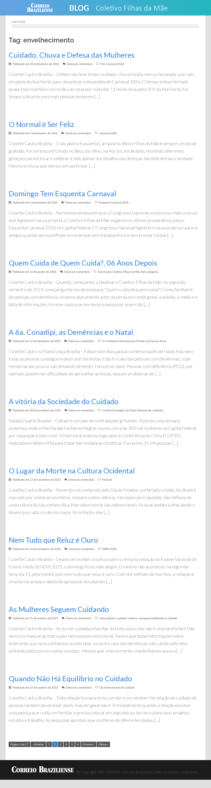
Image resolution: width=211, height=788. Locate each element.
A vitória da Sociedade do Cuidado (63, 401)
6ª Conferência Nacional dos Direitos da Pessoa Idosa (134, 341)
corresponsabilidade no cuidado (158, 618)
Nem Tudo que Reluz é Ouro (53, 539)
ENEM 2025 (109, 549)
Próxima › (88, 744)
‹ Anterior (38, 744)
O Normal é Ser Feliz (41, 124)
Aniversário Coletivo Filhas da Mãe (119, 271)
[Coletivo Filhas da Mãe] (122, 7)
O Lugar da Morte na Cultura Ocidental (72, 470)
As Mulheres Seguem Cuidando (59, 609)
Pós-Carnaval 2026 (112, 64)
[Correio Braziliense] (43, 7)
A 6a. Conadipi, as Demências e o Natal (71, 332)
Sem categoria (149, 271)
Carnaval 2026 (108, 133)
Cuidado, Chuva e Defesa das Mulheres (72, 54)
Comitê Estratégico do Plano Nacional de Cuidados (132, 410)
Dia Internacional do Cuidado (117, 687)
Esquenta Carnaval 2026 (114, 202)
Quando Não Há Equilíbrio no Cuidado (70, 678)
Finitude (107, 479)
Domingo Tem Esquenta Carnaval (62, 193)
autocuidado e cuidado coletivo (118, 618)
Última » (103, 744)
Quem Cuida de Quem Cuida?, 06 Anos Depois (83, 262)
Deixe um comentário (80, 64)
